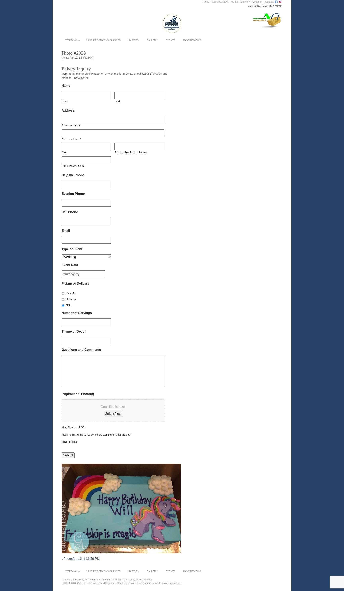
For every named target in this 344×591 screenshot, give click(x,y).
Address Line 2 (71, 139)
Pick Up (70, 293)
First (64, 101)
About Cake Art (220, 1)
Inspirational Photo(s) (78, 394)
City (64, 152)
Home (206, 1)
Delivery (245, 1)
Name (66, 85)
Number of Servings (77, 313)
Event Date (70, 265)
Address (68, 110)
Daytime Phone (73, 175)
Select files (113, 413)
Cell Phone (70, 212)
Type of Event (72, 249)
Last (117, 101)
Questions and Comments (81, 349)
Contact (269, 1)
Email (66, 230)
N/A (68, 305)
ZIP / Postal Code (73, 165)
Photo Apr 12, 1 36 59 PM (81, 558)
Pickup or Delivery (75, 283)
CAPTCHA (70, 442)
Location (257, 1)
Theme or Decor (74, 331)
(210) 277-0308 (271, 5)
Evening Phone (73, 193)
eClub (234, 1)
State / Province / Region (131, 152)
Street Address (71, 125)
